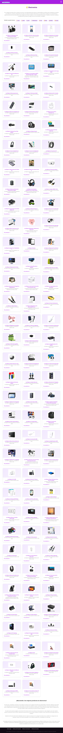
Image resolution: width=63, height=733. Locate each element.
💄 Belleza (51, 20)
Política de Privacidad (17, 728)
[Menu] (61, 1)
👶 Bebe (45, 20)
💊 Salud (23, 20)
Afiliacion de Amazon (26, 728)
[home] (5, 2)
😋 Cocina (56, 20)
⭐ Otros (17, 20)
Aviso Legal (9, 728)
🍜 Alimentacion (34, 20)
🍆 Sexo (28, 20)
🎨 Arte (40, 20)
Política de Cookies (35, 728)
